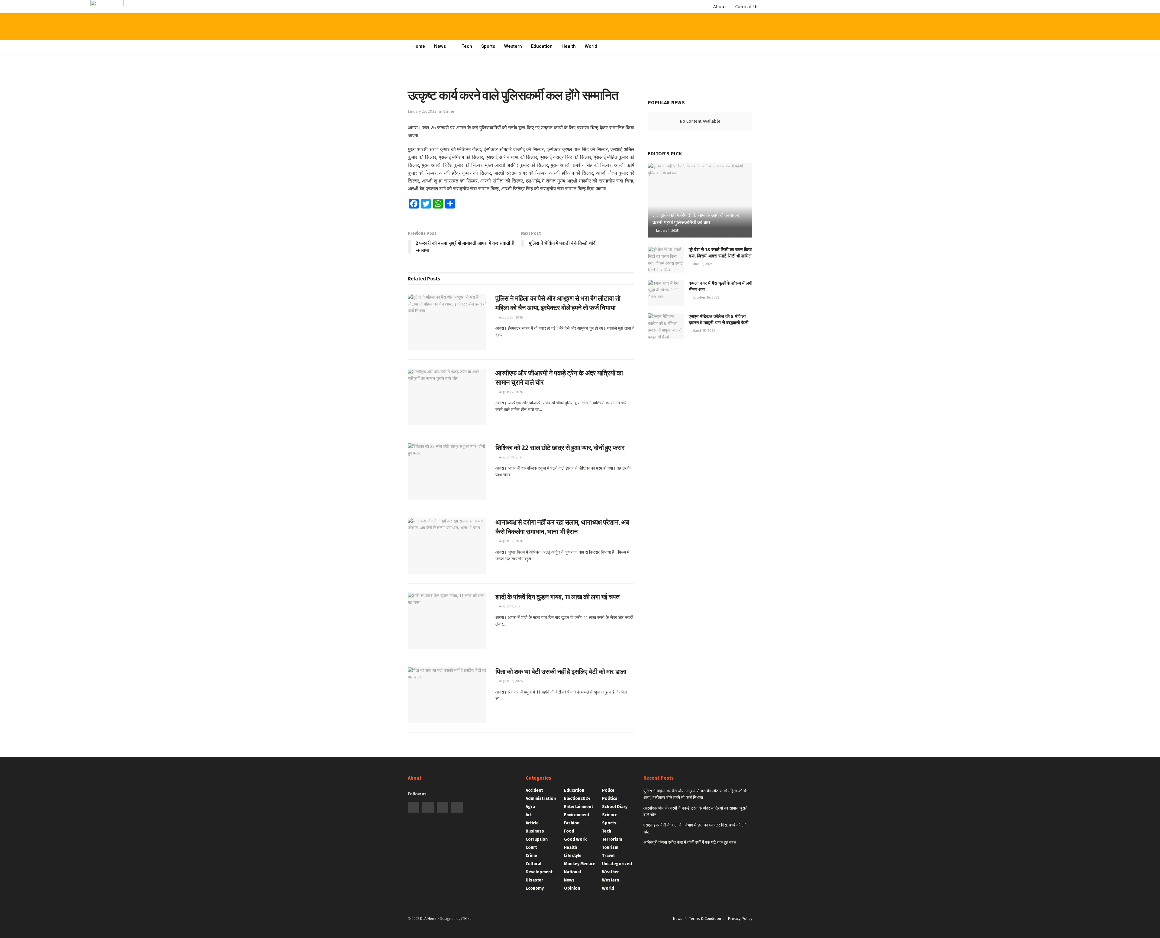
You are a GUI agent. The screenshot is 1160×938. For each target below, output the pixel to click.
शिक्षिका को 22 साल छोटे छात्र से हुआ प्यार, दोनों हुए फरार (559, 448)
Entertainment (578, 806)
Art (529, 814)
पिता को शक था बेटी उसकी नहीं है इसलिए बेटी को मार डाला (560, 672)
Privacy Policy (740, 918)
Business (535, 831)
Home (418, 46)
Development (539, 872)
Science (609, 814)
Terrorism (612, 839)
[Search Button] (182, 12)
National (572, 872)
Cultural (533, 863)
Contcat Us (747, 6)
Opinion (572, 888)
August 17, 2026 (510, 606)
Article (532, 823)
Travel (608, 855)
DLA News (428, 919)
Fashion (571, 823)
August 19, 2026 (510, 541)
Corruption (537, 839)
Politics (609, 798)
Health (569, 46)
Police (608, 790)
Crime (448, 111)
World (591, 46)
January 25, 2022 (422, 111)
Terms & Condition (705, 918)
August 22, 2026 (510, 317)
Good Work (575, 839)
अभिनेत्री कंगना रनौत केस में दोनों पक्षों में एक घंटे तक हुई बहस (689, 842)
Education (542, 46)
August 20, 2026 (510, 457)
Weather (610, 872)
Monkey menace (579, 863)
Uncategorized (617, 863)
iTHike (466, 919)
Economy (535, 888)
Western (513, 46)
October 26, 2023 (705, 297)
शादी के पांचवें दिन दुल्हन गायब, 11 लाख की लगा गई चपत (557, 597)
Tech (467, 46)
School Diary (614, 806)
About (719, 6)
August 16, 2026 (510, 681)
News (440, 46)
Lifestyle (573, 855)
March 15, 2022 (703, 331)
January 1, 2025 (666, 231)
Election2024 (577, 798)
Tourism (610, 847)
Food (569, 831)
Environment (576, 814)
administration (541, 798)
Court (531, 847)
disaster (534, 880)
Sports (488, 46)
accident (534, 790)
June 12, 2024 (702, 264)
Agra (530, 806)
